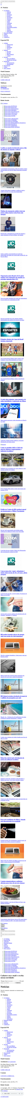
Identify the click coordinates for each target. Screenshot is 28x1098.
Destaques (9, 14)
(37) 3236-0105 (12, 1061)
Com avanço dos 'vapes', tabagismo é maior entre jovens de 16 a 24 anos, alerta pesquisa (14, 572)
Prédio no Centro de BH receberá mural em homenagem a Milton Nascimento (13, 510)
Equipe (8, 46)
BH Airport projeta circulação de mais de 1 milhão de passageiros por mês (14, 697)
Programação (7, 65)
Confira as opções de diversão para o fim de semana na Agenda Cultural (14, 148)
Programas (9, 47)
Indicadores (10, 31)
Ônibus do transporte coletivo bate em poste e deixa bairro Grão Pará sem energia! (13, 212)
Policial (8, 13)
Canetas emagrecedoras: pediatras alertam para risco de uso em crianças (13, 882)
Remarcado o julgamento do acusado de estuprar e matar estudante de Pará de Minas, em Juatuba (13, 234)
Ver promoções (10, 62)
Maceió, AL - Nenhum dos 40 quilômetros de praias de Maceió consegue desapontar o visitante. (13, 717)
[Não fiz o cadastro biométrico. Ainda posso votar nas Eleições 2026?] (12, 652)
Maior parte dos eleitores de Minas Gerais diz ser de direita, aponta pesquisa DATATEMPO (13, 861)
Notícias (9, 12)
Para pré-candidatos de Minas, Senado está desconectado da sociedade (13, 820)
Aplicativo (6, 941)
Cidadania (9, 23)
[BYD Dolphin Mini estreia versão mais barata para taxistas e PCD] (12, 486)
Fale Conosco (7, 68)
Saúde (8, 21)
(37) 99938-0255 (5, 88)
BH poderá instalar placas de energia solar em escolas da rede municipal (12, 635)
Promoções (6, 61)
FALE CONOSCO (5, 91)
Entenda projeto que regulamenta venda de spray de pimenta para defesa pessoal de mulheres (13, 841)
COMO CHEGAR (5, 80)
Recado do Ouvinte (11, 60)
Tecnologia (9, 17)
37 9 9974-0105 (4, 1096)
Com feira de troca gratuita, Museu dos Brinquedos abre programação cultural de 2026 (13, 551)
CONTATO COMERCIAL (7, 1076)
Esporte (9, 16)
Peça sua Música (11, 58)
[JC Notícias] (4, 103)
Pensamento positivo (12, 27)
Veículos (9, 19)
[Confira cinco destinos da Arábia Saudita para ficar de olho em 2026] (12, 734)
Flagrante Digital (8, 33)
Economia (9, 26)
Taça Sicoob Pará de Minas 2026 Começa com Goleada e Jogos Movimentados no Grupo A (12, 359)
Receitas (9, 51)
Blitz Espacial (10, 54)
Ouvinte (6, 57)
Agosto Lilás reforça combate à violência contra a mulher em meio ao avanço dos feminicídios (13, 191)
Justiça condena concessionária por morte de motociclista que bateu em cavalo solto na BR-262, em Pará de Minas (14, 255)
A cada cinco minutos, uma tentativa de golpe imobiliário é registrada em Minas (13, 400)
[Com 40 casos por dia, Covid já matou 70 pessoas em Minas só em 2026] (12, 591)
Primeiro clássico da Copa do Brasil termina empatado (12, 340)
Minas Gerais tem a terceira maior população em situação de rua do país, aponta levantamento (12, 676)
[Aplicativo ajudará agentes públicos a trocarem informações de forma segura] (11, 438)
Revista (8, 53)
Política (8, 28)
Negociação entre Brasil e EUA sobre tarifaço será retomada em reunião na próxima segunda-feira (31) (13, 277)
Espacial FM (7, 940)
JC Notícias (6, 10)
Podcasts (6, 35)
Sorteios (9, 30)
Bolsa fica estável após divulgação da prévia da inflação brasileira (12, 758)
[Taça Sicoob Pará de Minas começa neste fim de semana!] (12, 376)
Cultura (8, 20)
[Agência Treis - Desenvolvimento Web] (19, 1089)
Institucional (10, 44)
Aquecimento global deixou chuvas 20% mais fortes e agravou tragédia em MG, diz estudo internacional (14, 920)
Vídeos (5, 34)
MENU (2, 129)
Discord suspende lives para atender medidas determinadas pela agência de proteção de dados (12, 319)
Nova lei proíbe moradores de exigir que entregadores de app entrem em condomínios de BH (14, 299)
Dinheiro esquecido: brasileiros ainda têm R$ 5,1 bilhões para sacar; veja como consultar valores (12, 779)
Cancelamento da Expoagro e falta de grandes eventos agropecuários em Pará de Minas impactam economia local (14, 170)
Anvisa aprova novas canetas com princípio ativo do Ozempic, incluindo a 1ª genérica (13, 614)
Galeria (8, 55)
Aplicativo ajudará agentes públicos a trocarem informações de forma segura (12, 441)
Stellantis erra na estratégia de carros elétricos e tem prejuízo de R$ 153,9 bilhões (13, 469)
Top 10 (8, 48)
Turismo (9, 24)
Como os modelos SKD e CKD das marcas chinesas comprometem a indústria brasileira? (12, 449)
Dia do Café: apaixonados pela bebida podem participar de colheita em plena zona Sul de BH (12, 531)
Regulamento (10, 64)
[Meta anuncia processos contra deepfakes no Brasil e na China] (10, 417)
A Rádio (6, 43)
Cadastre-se (6, 37)
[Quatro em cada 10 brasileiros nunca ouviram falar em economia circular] (10, 796)
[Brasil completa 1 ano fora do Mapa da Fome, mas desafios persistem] (10, 899)
